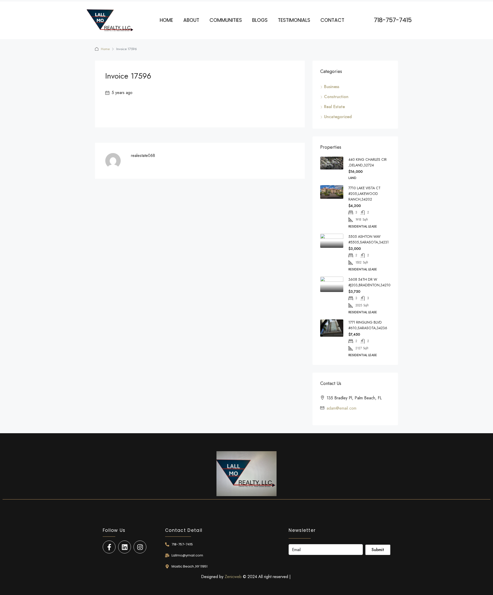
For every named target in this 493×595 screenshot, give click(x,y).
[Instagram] (140, 547)
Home (105, 48)
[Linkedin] (124, 547)
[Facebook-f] (109, 547)
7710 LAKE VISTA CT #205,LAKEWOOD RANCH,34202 (364, 193)
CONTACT (332, 20)
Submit (378, 550)
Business (331, 87)
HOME (166, 20)
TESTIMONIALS (294, 20)
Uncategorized (338, 117)
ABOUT (191, 20)
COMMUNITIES (226, 20)
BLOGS (260, 20)
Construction (336, 97)
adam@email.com (341, 408)
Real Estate (334, 107)
